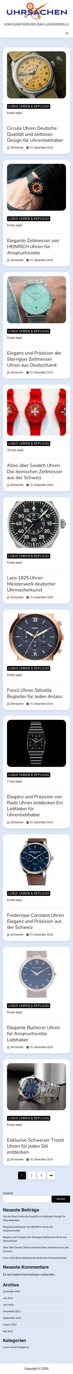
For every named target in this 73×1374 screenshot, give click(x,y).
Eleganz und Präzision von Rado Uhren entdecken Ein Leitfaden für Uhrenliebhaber (35, 806)
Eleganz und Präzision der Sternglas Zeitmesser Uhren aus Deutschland (34, 359)
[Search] (67, 33)
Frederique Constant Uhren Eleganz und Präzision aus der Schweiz (35, 921)
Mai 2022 (8, 1331)
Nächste (51, 1175)
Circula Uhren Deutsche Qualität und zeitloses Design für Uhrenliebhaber (35, 134)
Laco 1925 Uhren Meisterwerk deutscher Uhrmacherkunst (31, 584)
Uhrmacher (17, 147)
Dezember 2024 (11, 1291)
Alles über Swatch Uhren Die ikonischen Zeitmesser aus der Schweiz (34, 471)
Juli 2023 (8, 1298)
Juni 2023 (8, 1304)
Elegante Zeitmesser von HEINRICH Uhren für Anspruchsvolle (33, 246)
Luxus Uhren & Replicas (28, 106)
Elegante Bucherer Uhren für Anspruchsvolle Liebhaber (33, 1033)
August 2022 (10, 1324)
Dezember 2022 (11, 1311)
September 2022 (12, 1317)
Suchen (8, 1193)
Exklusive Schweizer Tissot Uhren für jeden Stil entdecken (35, 1146)
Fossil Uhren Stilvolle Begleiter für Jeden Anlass (34, 693)
